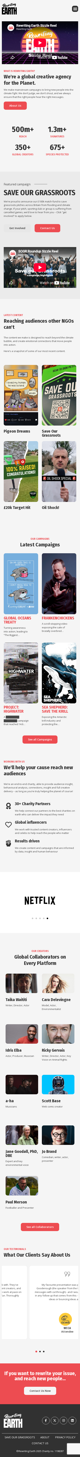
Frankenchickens (58, 618)
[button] (75, 9)
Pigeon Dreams (17, 431)
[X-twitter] (55, 1421)
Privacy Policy (65, 1437)
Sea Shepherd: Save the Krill (55, 709)
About (44, 1437)
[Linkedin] (72, 1421)
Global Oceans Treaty (17, 620)
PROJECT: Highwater (13, 709)
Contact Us (40, 1443)
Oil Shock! (50, 507)
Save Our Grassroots (51, 433)
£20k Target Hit (17, 507)
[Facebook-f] (46, 1421)
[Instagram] (64, 1421)
